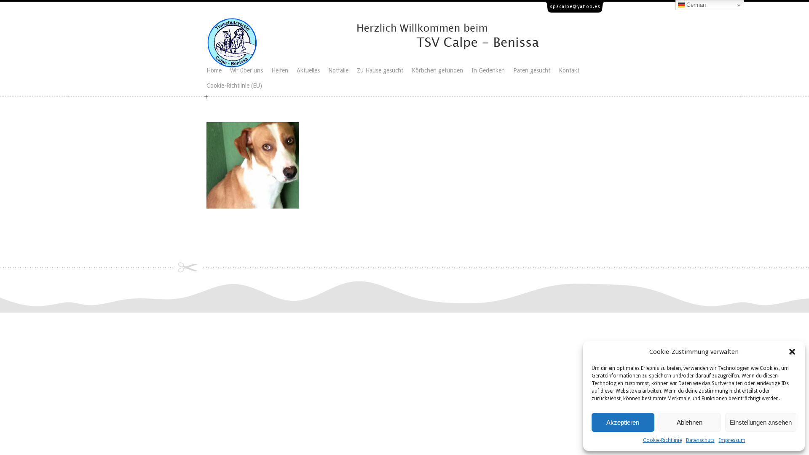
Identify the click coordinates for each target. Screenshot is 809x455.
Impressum (732, 440)
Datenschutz (700, 440)
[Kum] (252, 206)
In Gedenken (488, 70)
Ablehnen (689, 422)
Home (214, 70)
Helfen (279, 70)
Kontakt (569, 70)
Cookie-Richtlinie (662, 440)
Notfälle (338, 70)
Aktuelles (308, 70)
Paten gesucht (531, 70)
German (695, 5)
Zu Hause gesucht (380, 70)
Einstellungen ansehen (761, 422)
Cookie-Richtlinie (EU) (234, 85)
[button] (792, 352)
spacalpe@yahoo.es (575, 6)
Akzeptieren (622, 422)
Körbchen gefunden (437, 70)
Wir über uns (246, 70)
